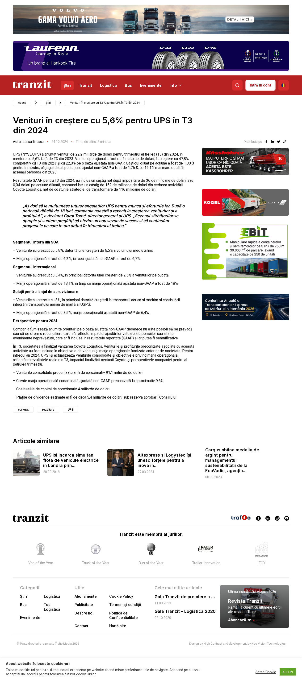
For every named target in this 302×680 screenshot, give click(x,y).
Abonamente (85, 596)
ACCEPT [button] (287, 672)
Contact (81, 626)
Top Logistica (52, 606)
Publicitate (84, 604)
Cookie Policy (121, 596)
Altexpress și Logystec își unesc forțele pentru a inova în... (164, 460)
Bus (128, 85)
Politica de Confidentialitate (123, 615)
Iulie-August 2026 (263, 591)
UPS (70, 409)
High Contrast (213, 643)
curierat (23, 409)
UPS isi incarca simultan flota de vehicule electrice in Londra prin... (71, 460)
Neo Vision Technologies (268, 643)
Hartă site (117, 626)
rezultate (48, 409)
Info (173, 85)
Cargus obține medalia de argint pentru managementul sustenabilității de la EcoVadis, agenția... (232, 460)
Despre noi (84, 613)
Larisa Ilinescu (33, 142)
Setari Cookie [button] (266, 672)
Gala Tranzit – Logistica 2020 (185, 611)
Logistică (108, 85)
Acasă (22, 102)
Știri (67, 85)
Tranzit (85, 85)
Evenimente (151, 85)
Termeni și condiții (125, 604)
